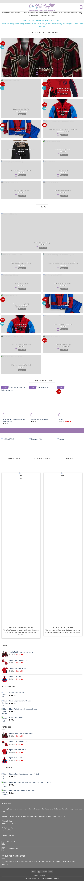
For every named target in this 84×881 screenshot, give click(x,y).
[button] (3, 7)
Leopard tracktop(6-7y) (63, 344)
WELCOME (11, 842)
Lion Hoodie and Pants (21, 283)
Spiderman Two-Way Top (21, 109)
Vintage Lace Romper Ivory (39, 419)
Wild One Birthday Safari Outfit (21, 365)
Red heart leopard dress (63, 190)
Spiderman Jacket (63, 109)
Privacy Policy (7, 821)
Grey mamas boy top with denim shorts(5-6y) (63, 263)
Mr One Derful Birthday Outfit (21, 344)
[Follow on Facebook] (3, 828)
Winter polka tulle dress (63, 150)
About (36, 875)
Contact (43, 875)
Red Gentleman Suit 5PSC (63, 283)
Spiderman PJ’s (21, 129)
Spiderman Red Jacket (63, 88)
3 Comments (13, 844)
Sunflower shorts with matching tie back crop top (14, 420)
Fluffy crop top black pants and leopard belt (21, 150)
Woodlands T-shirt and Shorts (21, 263)
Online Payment (13, 848)
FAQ (49, 875)
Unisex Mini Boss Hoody (42, 242)
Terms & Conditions (9, 823)
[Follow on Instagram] (7, 828)
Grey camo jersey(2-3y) (21, 304)
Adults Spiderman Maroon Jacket (42, 68)
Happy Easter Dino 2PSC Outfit (63, 324)
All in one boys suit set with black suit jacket (63, 129)
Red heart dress (63, 170)
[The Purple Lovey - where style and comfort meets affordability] (42, 7)
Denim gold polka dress (21, 190)
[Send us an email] (10, 828)
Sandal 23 (62, 419)
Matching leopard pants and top (21, 170)
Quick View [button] (43, 73)
